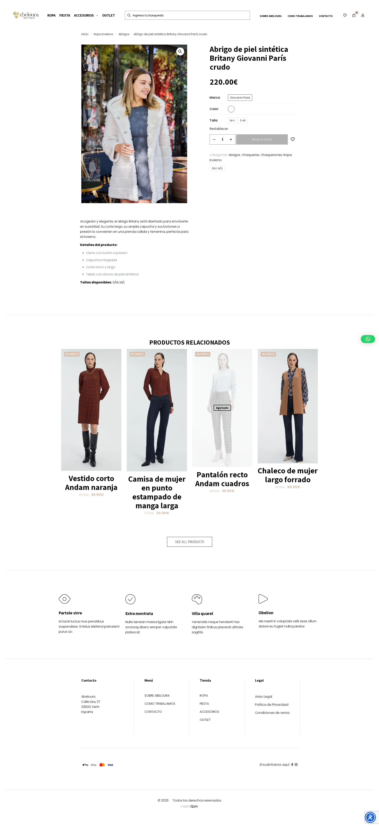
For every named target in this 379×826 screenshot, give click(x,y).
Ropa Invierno (103, 34)
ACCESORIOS (209, 712)
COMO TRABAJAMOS (159, 704)
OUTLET (205, 720)
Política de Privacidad (271, 704)
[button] (180, 51)
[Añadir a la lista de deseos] (115, 362)
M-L (232, 120)
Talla (214, 120)
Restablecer (219, 128)
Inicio (85, 34)
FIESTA (204, 704)
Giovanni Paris (240, 98)
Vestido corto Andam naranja (91, 482)
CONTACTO (153, 712)
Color (214, 109)
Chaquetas (250, 155)
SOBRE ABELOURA (157, 696)
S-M (242, 120)
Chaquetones (271, 155)
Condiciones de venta (272, 712)
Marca (215, 97)
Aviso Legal (263, 696)
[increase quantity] (230, 139)
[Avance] (115, 371)
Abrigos (124, 34)
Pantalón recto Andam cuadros (222, 478)
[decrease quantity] (214, 139)
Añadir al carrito (262, 139)
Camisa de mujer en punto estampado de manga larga (157, 492)
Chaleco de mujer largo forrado (288, 474)
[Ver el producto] (115, 354)
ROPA (204, 696)
